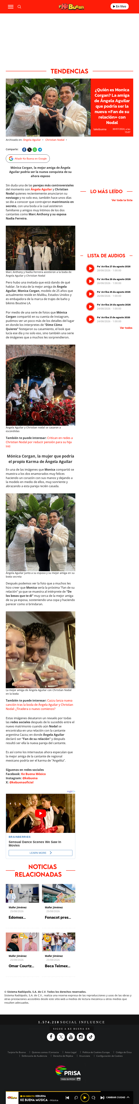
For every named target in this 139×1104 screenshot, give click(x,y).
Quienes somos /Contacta (45, 1052)
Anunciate (84, 1055)
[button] (69, 1091)
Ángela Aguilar (32, 139)
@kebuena (30, 778)
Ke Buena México (33, 774)
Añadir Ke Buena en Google (31, 158)
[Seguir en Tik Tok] (92, 1037)
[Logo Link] (71, 6)
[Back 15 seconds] (76, 1097)
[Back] (67, 1097)
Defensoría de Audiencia (34, 1055)
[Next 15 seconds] (93, 1097)
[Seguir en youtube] (72, 1037)
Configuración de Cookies (109, 1055)
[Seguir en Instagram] (82, 1037)
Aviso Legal (70, 1052)
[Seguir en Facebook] (52, 1037)
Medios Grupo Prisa (70, 1079)
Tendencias (69, 71)
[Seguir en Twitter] (62, 1037)
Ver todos (126, 328)
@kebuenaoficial (21, 782)
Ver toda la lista (121, 200)
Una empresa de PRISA (69, 1070)
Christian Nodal (54, 139)
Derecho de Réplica (63, 1055)
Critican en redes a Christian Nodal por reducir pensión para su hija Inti (39, 442)
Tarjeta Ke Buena (17, 1052)
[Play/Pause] (85, 1097)
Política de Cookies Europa (96, 1052)
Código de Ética (124, 1052)
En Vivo (120, 6)
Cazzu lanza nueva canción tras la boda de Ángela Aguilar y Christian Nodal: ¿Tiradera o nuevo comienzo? (39, 704)
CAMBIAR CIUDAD (116, 1097)
